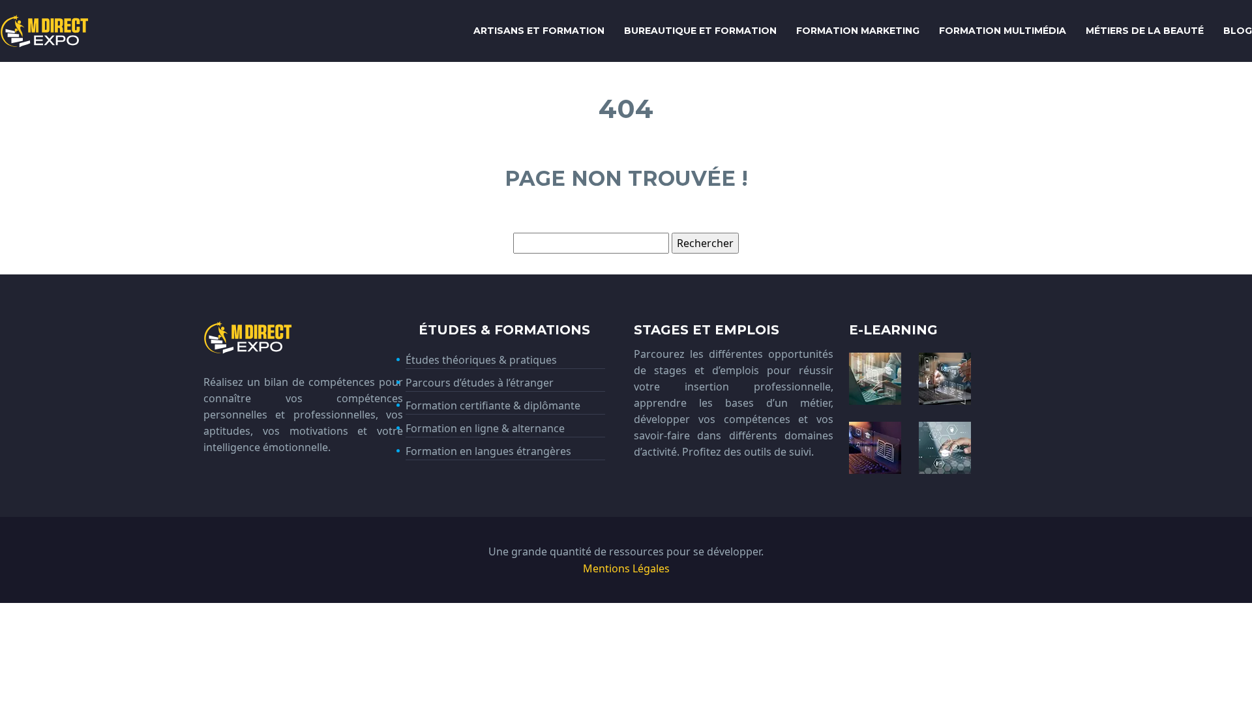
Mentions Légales (626, 568)
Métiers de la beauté (1145, 31)
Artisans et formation (538, 31)
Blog (1237, 31)
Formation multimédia (1002, 31)
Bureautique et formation (700, 31)
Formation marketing (857, 31)
